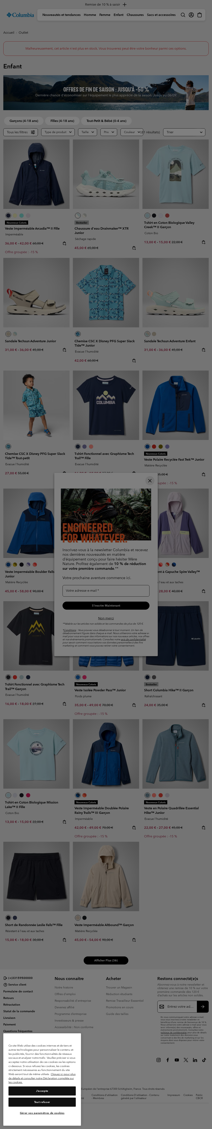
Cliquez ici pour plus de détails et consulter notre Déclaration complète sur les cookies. (42, 1078)
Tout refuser (42, 1102)
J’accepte (42, 1091)
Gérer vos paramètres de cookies (42, 1113)
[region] (42, 1079)
